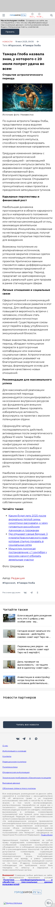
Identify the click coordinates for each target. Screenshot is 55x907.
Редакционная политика (14, 761)
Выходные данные (11, 783)
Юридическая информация (15, 772)
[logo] (27, 892)
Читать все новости (27, 724)
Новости (7, 42)
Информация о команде (14, 751)
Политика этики (10, 767)
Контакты (6, 756)
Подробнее (47, 835)
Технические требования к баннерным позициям (26, 777)
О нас (5, 745)
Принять (10, 32)
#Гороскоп (14, 45)
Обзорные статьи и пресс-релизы (19, 788)
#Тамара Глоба (32, 45)
